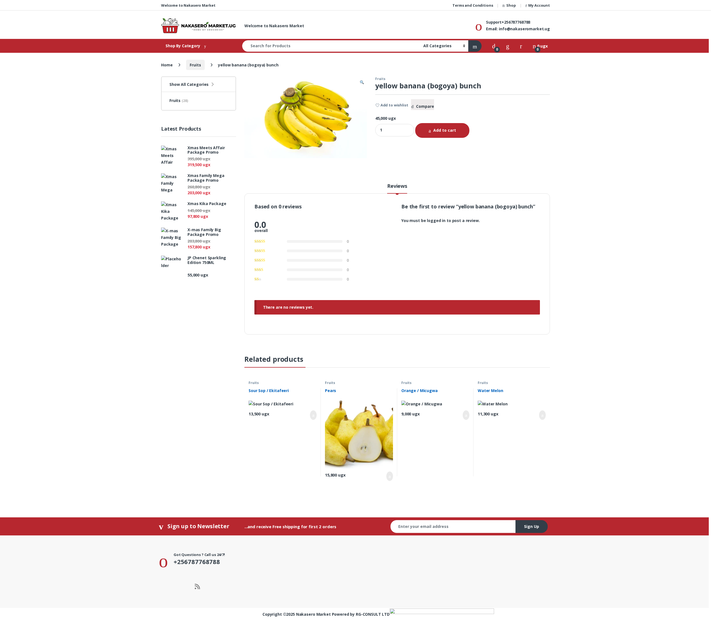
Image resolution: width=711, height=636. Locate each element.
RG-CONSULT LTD (373, 614)
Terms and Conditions (472, 5)
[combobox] (331, 46)
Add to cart (444, 130)
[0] (493, 46)
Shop (511, 5)
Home (166, 65)
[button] (362, 82)
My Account (539, 5)
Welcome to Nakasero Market (188, 5)
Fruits (195, 65)
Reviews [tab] (397, 186)
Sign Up (531, 526)
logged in (436, 220)
